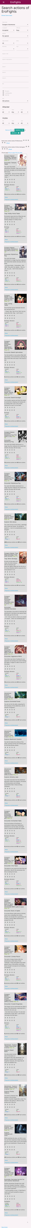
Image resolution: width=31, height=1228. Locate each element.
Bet (3, 83)
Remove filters (9, 130)
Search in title (5, 53)
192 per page (18, 152)
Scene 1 (4, 66)
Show (6, 197)
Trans (13, 109)
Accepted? (4, 27)
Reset (8, 143)
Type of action (5, 40)
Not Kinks (4, 46)
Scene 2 (4, 72)
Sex (3, 109)
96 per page (11, 152)
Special (3, 33)
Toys (17, 46)
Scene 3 (4, 78)
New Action (5, 1227)
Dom (22, 109)
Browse (15, 133)
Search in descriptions (7, 59)
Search (19, 130)
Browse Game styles (7, 15)
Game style (4, 22)
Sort (3, 98)
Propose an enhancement (11, 199)
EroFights (15, 2)
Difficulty (18, 27)
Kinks (17, 40)
